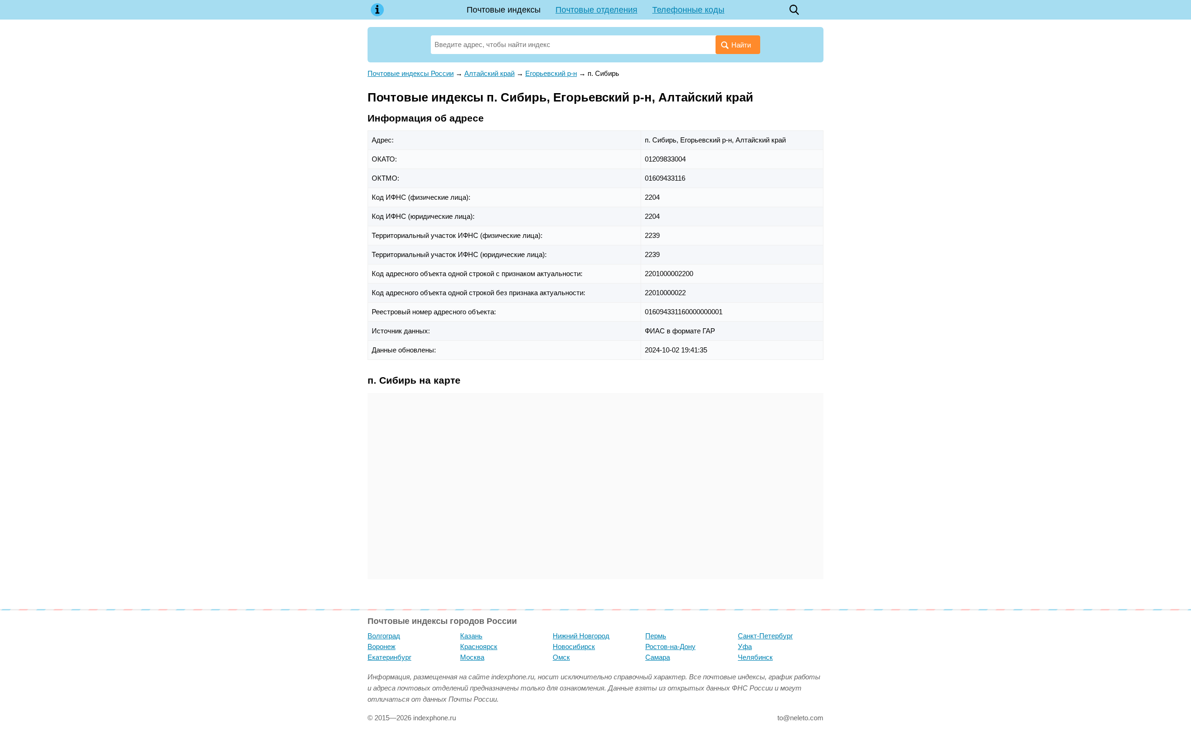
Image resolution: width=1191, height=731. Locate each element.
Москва (472, 657)
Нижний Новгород (581, 636)
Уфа (745, 646)
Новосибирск (574, 646)
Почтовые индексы (504, 9)
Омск (561, 657)
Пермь (655, 636)
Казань (471, 636)
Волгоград (384, 636)
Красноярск (478, 646)
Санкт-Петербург (765, 636)
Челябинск (755, 657)
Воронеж (381, 646)
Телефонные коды (688, 9)
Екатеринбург (389, 657)
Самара (657, 657)
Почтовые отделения (596, 9)
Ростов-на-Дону (670, 646)
